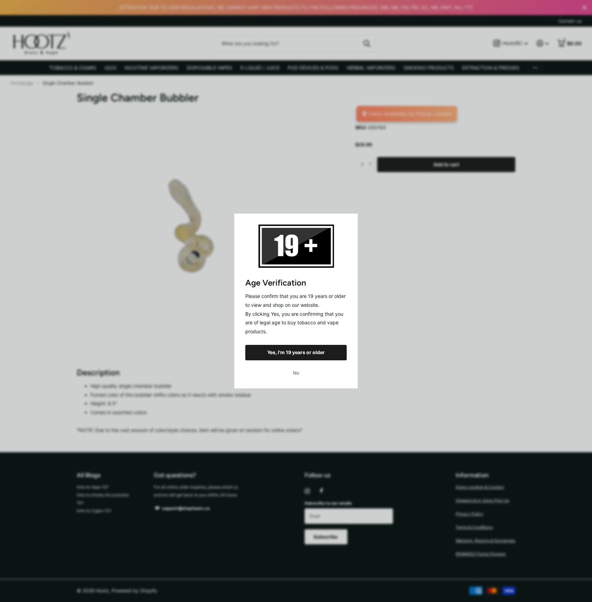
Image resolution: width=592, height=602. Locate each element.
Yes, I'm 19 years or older (296, 352)
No (296, 373)
